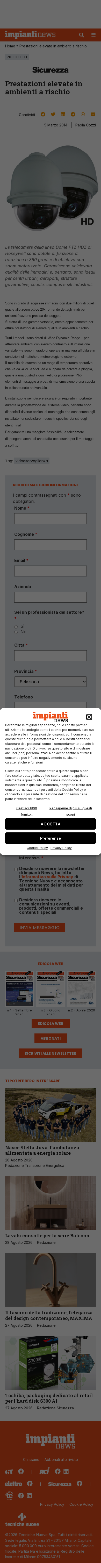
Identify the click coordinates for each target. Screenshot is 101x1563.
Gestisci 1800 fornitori (26, 811)
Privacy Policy (61, 848)
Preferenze (50, 838)
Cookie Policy (37, 848)
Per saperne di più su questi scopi (70, 811)
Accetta (51, 823)
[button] (89, 717)
